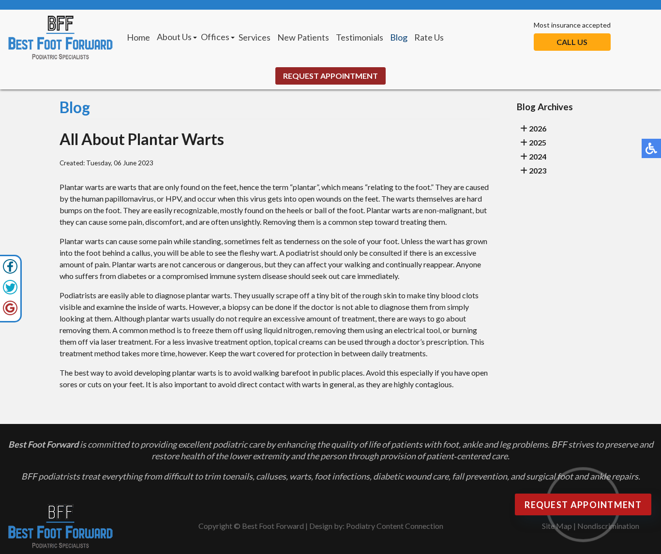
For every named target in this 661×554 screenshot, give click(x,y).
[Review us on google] (10, 312)
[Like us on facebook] (10, 271)
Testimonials (359, 37)
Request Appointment (330, 75)
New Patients (303, 37)
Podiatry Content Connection (394, 525)
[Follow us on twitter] (10, 291)
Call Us (571, 41)
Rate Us (429, 37)
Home (138, 37)
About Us (174, 36)
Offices (215, 36)
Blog (398, 37)
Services (254, 37)
